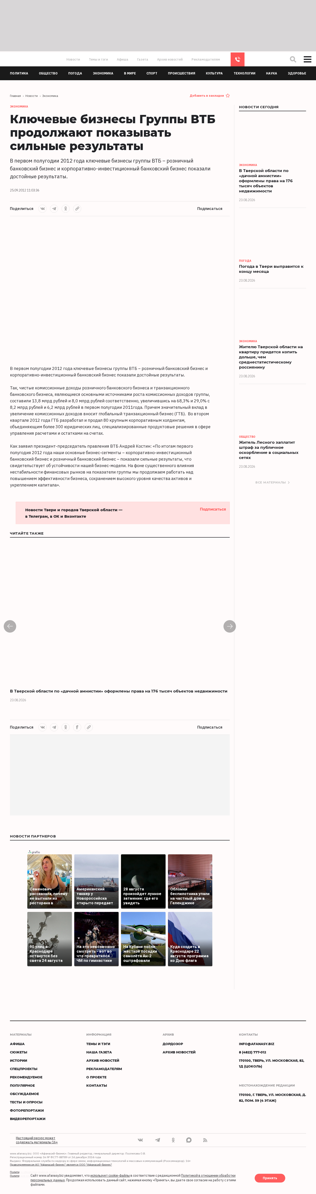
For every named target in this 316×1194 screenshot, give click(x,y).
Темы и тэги (98, 59)
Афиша (122, 59)
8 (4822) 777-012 (238, 59)
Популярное (22, 1085)
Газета (142, 59)
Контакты (96, 1085)
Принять (270, 1178)
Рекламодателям (206, 59)
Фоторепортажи (27, 1110)
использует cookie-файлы (110, 1176)
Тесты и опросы (26, 1102)
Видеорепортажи (27, 1119)
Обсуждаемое (24, 1094)
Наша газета (99, 1052)
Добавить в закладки (207, 96)
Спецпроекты (23, 1069)
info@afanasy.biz (256, 1044)
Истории (18, 1060)
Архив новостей (170, 59)
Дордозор (173, 1044)
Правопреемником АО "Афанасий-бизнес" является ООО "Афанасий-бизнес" (61, 1164)
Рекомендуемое (26, 1077)
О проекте (96, 1077)
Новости (73, 59)
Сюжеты (18, 1052)
